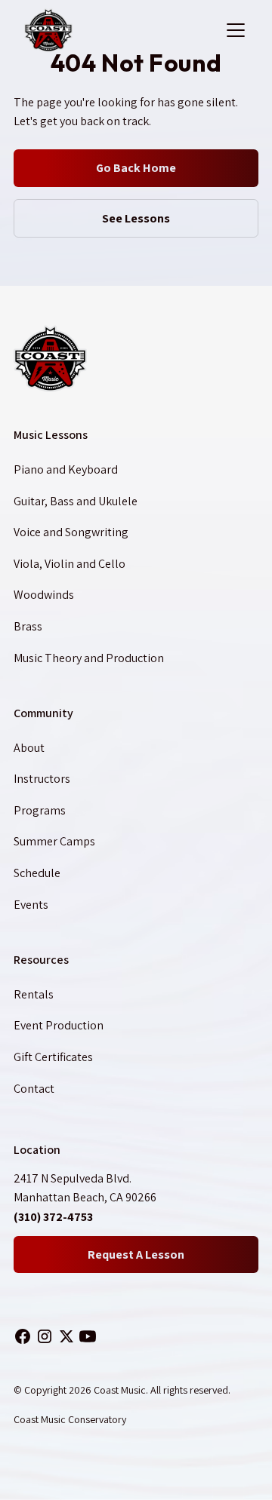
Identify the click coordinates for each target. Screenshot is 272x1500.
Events (31, 905)
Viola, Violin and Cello (69, 564)
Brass (28, 626)
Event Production (59, 1025)
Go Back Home (136, 168)
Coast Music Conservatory (70, 1419)
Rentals (34, 994)
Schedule (37, 873)
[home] (121, 30)
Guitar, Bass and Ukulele (76, 501)
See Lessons (136, 218)
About (29, 748)
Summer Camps (54, 841)
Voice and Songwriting (71, 532)
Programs (40, 810)
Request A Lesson (136, 1254)
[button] (233, 30)
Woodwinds (44, 595)
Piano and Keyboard (66, 469)
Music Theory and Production (89, 658)
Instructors (42, 779)
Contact (34, 1089)
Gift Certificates (53, 1057)
